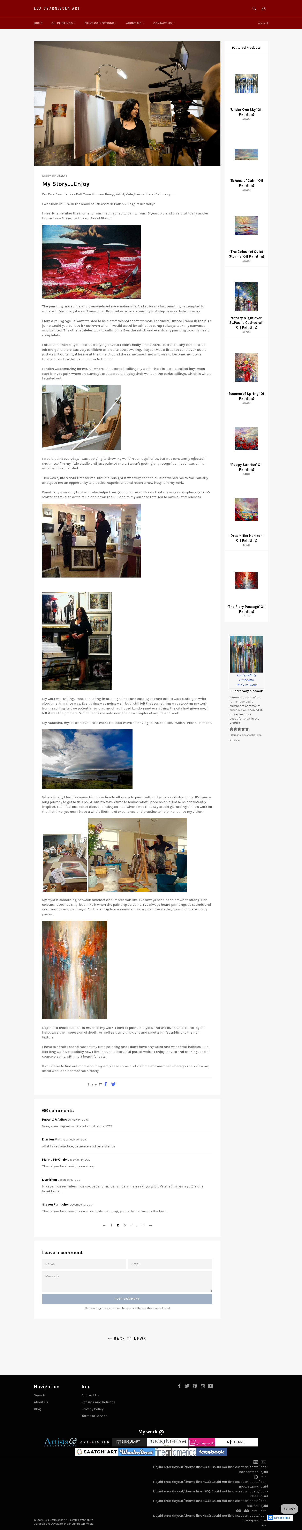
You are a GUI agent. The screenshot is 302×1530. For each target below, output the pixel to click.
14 (142, 1225)
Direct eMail (282, 1518)
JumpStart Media (82, 1523)
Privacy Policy (93, 1409)
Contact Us (163, 23)
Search (39, 1395)
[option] (246, 668)
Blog (37, 1409)
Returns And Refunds (98, 1402)
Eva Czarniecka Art (57, 8)
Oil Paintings (62, 23)
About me (134, 23)
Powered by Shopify (81, 1519)
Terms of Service (94, 1416)
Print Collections (100, 23)
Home (38, 23)
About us (41, 1402)
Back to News (129, 1339)
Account (263, 23)
